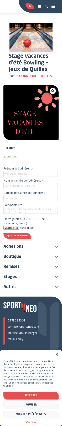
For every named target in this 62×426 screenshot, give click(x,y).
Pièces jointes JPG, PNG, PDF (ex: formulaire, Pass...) (24, 221)
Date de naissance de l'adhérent (25, 193)
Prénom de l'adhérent (18, 168)
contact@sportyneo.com (23, 327)
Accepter (31, 395)
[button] (57, 354)
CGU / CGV (31, 421)
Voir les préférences (31, 414)
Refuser (31, 405)
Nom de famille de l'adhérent (23, 180)
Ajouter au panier (17, 236)
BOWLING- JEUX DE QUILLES (34, 76)
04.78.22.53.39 (16, 320)
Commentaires (12, 205)
